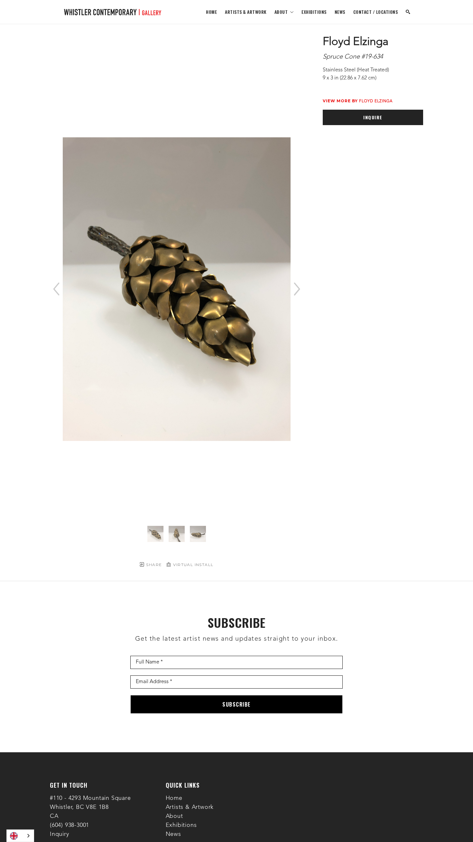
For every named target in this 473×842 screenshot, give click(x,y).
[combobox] (20, 835)
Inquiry (59, 834)
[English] (20, 836)
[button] (284, 11)
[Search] (408, 12)
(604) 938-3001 (69, 825)
